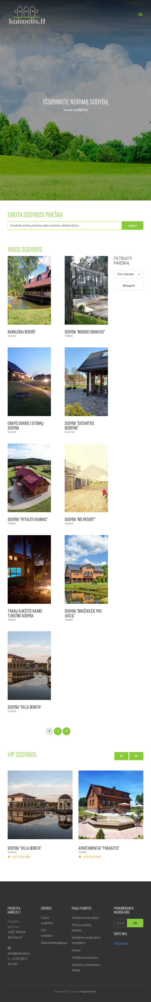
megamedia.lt (88, 991)
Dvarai (76, 950)
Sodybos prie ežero (85, 918)
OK (135, 923)
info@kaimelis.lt (19, 953)
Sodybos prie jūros (85, 957)
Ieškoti (132, 226)
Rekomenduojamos (54, 943)
